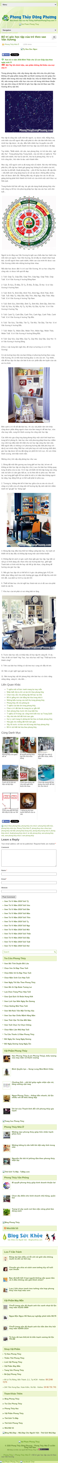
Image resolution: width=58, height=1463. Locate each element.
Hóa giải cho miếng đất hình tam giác (21, 722)
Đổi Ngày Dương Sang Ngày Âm (17, 1044)
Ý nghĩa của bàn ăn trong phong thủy (21, 706)
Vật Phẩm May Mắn (12, 1366)
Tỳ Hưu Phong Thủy (12, 1354)
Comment (5, 847)
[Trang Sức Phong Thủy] (13, 1121)
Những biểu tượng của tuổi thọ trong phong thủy (26, 700)
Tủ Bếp (15, 1418)
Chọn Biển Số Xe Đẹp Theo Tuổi (17, 973)
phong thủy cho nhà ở (29, 826)
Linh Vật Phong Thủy (13, 1362)
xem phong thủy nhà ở (13, 836)
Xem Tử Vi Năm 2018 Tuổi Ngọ (17, 926)
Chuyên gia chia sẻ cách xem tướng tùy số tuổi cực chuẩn (31, 1268)
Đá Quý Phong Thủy (12, 1374)
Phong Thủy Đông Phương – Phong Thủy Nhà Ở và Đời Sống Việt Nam (33, 1446)
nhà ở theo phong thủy (12, 826)
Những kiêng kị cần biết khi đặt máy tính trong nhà (33, 1146)
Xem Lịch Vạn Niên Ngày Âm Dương (19, 1001)
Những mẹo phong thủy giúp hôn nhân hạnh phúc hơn (32, 1133)
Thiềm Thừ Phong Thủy (14, 1358)
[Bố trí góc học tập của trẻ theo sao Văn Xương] (29, 111)
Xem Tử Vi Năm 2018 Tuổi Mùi (17, 930)
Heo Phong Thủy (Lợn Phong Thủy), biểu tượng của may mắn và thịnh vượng (34, 1057)
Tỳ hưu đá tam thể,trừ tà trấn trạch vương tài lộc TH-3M (31, 1338)
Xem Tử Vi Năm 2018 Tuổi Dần (17, 909)
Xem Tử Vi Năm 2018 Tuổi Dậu (17, 938)
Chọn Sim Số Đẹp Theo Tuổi (16, 968)
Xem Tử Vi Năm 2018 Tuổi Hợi (17, 946)
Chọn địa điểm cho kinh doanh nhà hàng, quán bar (33, 1197)
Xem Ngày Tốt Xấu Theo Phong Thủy (19, 982)
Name (4, 870)
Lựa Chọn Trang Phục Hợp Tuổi (17, 992)
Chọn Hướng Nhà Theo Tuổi (16, 1006)
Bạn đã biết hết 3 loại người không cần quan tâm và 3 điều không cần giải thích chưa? (31, 1279)
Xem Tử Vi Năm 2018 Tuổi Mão (17, 913)
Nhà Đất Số (12, 1228)
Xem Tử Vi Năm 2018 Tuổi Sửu (17, 905)
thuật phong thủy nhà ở (18, 833)
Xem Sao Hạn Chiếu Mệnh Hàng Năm (19, 1015)
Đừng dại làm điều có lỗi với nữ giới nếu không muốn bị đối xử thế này (31, 1258)
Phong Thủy (14, 1399)
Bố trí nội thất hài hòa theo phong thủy (22, 727)
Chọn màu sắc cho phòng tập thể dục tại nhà (24, 695)
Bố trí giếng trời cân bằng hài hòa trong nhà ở (24, 697)
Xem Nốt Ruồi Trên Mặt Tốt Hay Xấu (19, 1011)
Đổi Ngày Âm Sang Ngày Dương (17, 1039)
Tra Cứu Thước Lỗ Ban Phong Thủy (19, 1034)
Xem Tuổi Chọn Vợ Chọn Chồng (17, 1025)
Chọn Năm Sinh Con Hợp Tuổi (17, 978)
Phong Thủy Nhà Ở (12, 44)
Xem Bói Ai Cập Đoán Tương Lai (18, 987)
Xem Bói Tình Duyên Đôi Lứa (16, 964)
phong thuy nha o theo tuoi (41, 828)
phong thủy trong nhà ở (41, 831)
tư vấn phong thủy (34, 833)
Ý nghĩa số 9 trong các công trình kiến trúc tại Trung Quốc (29, 714)
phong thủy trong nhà (24, 831)
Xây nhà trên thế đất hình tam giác (20, 716)
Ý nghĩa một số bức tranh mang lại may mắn (24, 689)
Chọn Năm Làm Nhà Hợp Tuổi (16, 1030)
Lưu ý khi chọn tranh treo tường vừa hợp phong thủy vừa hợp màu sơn (31, 1289)
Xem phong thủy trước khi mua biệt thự (22, 711)
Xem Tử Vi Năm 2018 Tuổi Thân (17, 934)
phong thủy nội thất (8, 831)
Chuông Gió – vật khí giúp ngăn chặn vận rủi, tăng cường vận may (33, 1083)
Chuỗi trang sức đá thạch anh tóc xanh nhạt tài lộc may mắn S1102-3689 (32, 1306)
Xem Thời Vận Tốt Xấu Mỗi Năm (17, 1020)
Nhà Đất (8, 1428)
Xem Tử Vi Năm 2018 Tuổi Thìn (17, 917)
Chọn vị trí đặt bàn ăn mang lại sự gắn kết (23, 708)
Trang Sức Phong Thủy (14, 1370)
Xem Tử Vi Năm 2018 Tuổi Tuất (17, 942)
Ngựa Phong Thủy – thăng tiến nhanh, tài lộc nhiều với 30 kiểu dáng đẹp (33, 1096)
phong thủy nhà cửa (8, 828)
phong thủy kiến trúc (45, 826)
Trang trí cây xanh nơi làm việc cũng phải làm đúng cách (33, 1210)
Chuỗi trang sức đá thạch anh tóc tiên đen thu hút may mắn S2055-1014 (32, 1327)
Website (4, 888)
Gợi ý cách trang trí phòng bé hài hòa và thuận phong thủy (29, 719)
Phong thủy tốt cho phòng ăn (18, 703)
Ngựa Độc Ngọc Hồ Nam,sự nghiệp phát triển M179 (32, 1316)
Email (4, 879)
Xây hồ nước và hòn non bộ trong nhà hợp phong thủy (28, 724)
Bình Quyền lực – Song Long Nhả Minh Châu (32, 1069)
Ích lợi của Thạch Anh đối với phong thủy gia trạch (33, 1110)
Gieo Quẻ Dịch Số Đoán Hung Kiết (18, 997)
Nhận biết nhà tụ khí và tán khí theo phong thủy (25, 692)
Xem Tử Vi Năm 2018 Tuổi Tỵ (16, 922)
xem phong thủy (28, 836)
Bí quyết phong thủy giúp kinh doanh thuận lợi (34, 1182)
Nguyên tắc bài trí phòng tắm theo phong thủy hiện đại (33, 1159)
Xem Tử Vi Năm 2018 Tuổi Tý (16, 901)
